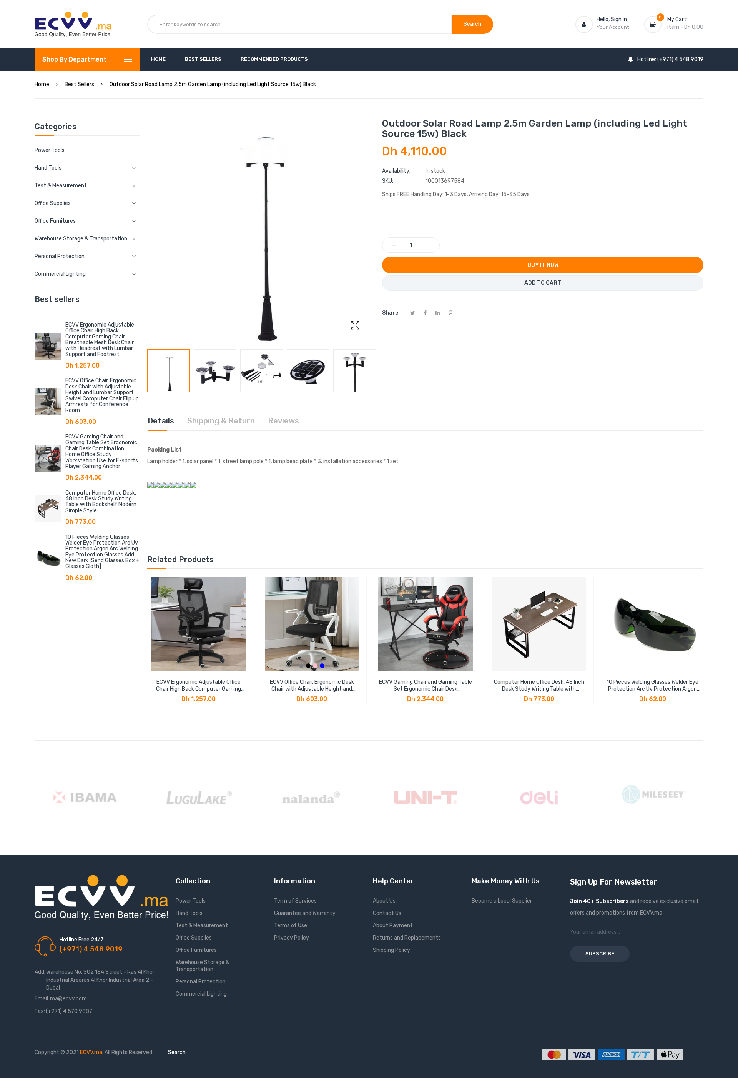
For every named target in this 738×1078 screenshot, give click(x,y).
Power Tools (50, 150)
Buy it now (542, 265)
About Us (384, 901)
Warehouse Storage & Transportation (202, 966)
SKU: (387, 181)
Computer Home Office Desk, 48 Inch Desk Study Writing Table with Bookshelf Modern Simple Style (100, 502)
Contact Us (387, 913)
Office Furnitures (196, 950)
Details (161, 420)
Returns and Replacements (407, 938)
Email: (42, 998)
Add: (40, 972)
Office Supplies (194, 938)
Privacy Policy (291, 938)
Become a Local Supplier (502, 901)
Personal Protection (201, 981)
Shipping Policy (391, 950)
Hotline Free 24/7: (82, 939)
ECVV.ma (91, 1052)
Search (177, 1052)
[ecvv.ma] (73, 18)
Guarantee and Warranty (305, 913)
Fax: (40, 1011)
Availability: (396, 171)
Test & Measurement (202, 925)
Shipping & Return (221, 420)
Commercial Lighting (201, 994)
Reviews (283, 420)
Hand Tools (189, 913)
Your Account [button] (613, 27)
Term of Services (295, 901)
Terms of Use (290, 925)
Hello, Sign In (612, 19)
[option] (168, 370)
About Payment (393, 925)
